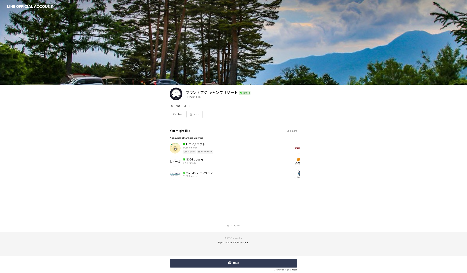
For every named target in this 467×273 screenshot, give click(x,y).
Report (221, 242)
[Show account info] (244, 93)
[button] (194, 114)
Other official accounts (238, 242)
